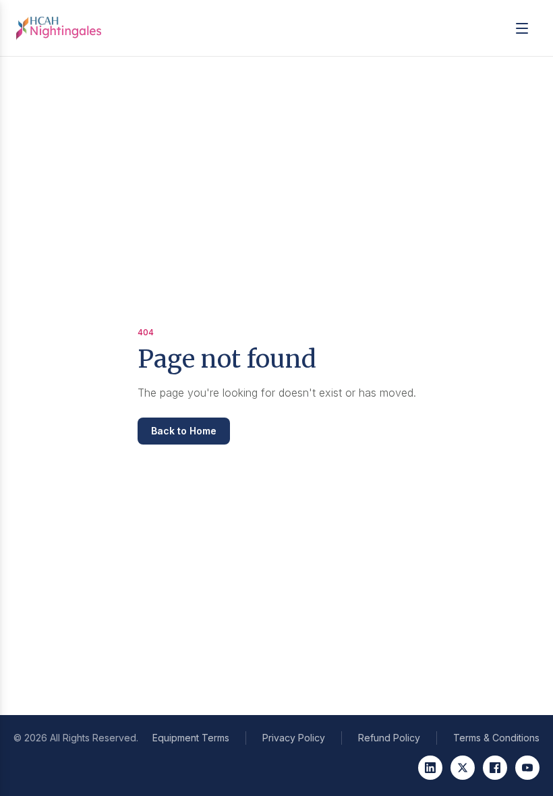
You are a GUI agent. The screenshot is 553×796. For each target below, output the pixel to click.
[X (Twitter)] (462, 768)
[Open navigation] (522, 28)
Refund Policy (389, 737)
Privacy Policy (293, 737)
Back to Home (183, 430)
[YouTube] (527, 768)
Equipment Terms (190, 737)
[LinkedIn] (430, 768)
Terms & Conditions (496, 737)
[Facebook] (495, 768)
